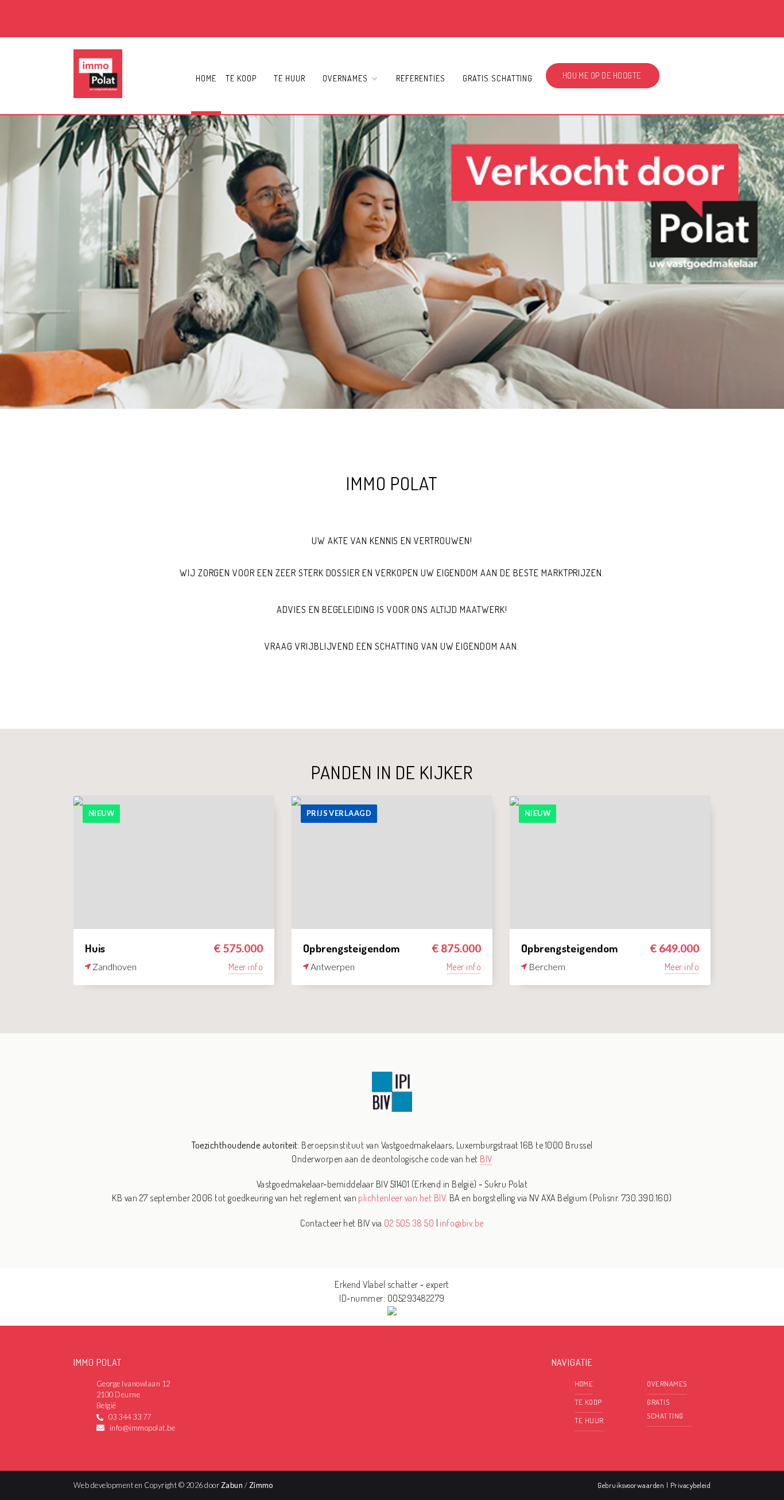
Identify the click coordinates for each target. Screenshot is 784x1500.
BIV (486, 1159)
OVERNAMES (666, 1383)
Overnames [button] (346, 78)
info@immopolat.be (142, 1427)
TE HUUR (289, 78)
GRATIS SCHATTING (498, 78)
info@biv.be (461, 1223)
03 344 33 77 (130, 1416)
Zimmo (261, 1485)
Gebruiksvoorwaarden (631, 1485)
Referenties (420, 78)
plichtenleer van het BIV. (402, 1198)
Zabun (232, 1485)
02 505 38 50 (409, 1223)
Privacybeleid (690, 1485)
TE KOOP (241, 78)
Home (206, 78)
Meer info (245, 966)
